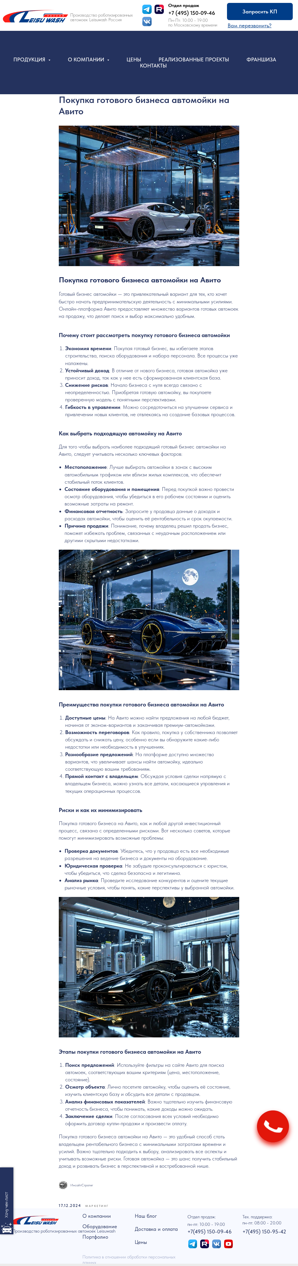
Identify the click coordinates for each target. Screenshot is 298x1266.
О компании (96, 1216)
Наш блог (146, 1216)
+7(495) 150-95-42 (264, 1231)
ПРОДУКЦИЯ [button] (30, 59)
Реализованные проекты (194, 59)
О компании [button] (87, 59)
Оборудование (99, 1226)
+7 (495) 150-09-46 (191, 13)
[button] (250, 25)
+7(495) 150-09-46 (209, 1231)
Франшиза (261, 59)
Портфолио (95, 1237)
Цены (134, 59)
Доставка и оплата (156, 1229)
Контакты (153, 66)
